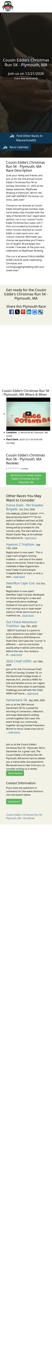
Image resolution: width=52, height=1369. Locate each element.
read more (30, 537)
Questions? (14, 801)
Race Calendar (19, 147)
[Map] (26, 355)
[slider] (13, 468)
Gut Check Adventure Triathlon (21, 624)
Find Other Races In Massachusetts (29, 138)
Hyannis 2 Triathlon (20, 544)
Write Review (15, 773)
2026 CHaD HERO (18, 661)
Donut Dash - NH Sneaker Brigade (24, 507)
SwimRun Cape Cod (20, 583)
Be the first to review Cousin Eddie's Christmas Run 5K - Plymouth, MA (26, 479)
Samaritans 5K (16, 700)
